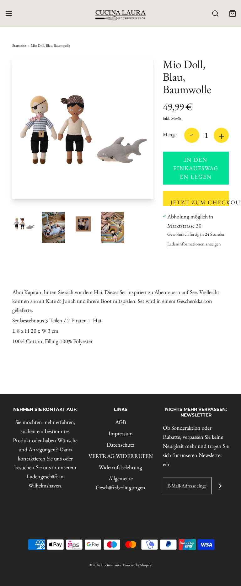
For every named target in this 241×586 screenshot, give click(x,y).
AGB (120, 422)
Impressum (121, 433)
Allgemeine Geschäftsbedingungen (120, 483)
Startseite (19, 45)
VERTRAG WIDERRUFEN (120, 456)
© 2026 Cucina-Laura (105, 564)
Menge (169, 134)
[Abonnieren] (220, 485)
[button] (23, 223)
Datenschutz (120, 444)
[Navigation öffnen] (8, 13)
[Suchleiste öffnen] (215, 13)
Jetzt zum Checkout (199, 202)
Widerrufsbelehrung (120, 467)
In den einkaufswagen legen (195, 168)
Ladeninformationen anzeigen (194, 244)
